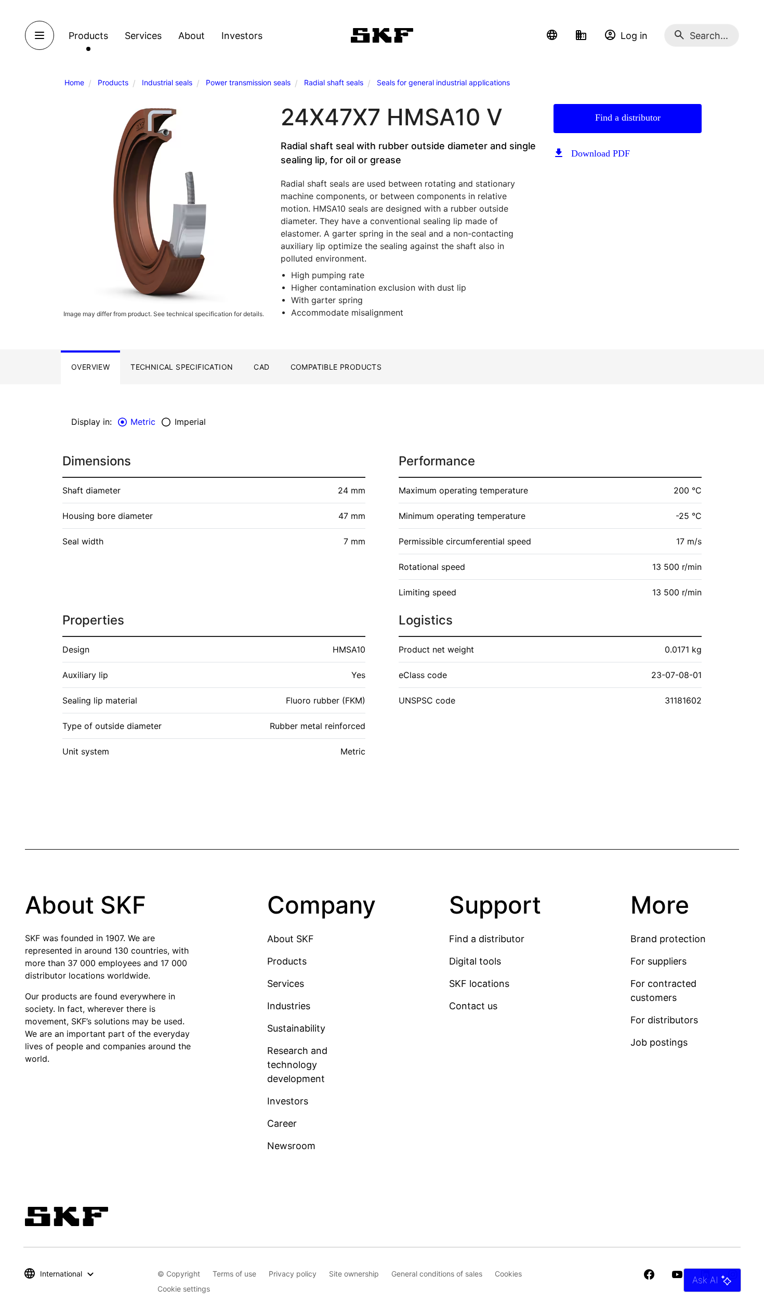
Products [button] (88, 35)
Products (113, 82)
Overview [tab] (90, 366)
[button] (552, 35)
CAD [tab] (261, 366)
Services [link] (143, 35)
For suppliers (658, 961)
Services (285, 983)
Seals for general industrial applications (443, 82)
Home (74, 82)
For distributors (664, 1019)
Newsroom (291, 1145)
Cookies (508, 1273)
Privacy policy (293, 1273)
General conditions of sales (436, 1273)
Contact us (473, 1005)
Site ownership (354, 1273)
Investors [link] (241, 35)
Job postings (659, 1042)
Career (282, 1123)
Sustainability (296, 1028)
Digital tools (475, 961)
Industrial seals (167, 82)
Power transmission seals (248, 82)
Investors (287, 1101)
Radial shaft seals (333, 82)
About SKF (290, 938)
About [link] (191, 35)
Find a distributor (628, 117)
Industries (288, 1005)
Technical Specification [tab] (181, 366)
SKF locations (479, 983)
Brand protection (668, 938)
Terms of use (234, 1273)
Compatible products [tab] (336, 366)
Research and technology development (297, 1064)
